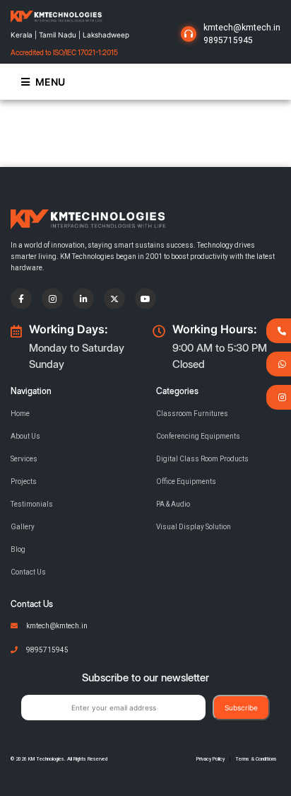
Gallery (23, 527)
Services (24, 459)
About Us (25, 436)
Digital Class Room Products (202, 459)
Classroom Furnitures (192, 413)
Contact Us (28, 572)
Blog (18, 549)
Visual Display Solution (193, 527)
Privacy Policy (210, 759)
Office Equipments (186, 481)
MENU (50, 82)
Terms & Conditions (256, 759)
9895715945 (228, 40)
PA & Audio (173, 504)
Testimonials (32, 504)
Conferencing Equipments (198, 436)
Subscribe (241, 707)
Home (20, 413)
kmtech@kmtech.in (241, 28)
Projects (24, 481)
